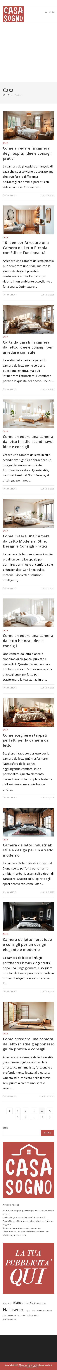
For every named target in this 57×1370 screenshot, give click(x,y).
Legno (28, 1311)
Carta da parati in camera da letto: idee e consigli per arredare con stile (28, 347)
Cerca (6, 1127)
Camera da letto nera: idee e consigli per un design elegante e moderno (27, 944)
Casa (5, 143)
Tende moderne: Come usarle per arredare (22, 1228)
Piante (39, 1311)
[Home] (4, 95)
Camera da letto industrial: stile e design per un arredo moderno (28, 850)
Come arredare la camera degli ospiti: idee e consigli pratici (27, 153)
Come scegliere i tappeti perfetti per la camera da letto (26, 740)
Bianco (18, 1303)
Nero (34, 1311)
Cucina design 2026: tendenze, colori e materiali (24, 1217)
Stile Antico (47, 1311)
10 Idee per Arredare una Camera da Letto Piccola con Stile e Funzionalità (26, 247)
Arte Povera (7, 1303)
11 (41, 1117)
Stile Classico (8, 1316)
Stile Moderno (19, 1316)
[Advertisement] (28, 52)
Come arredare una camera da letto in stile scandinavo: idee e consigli (28, 441)
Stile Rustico (32, 1315)
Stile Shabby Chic (9, 1319)
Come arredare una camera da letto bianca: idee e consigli (28, 640)
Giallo (38, 1303)
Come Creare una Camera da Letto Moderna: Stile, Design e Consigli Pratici (26, 541)
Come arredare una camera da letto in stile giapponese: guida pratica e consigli (28, 1043)
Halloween (13, 1310)
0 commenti (11, 195)
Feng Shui (30, 1302)
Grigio (44, 1303)
